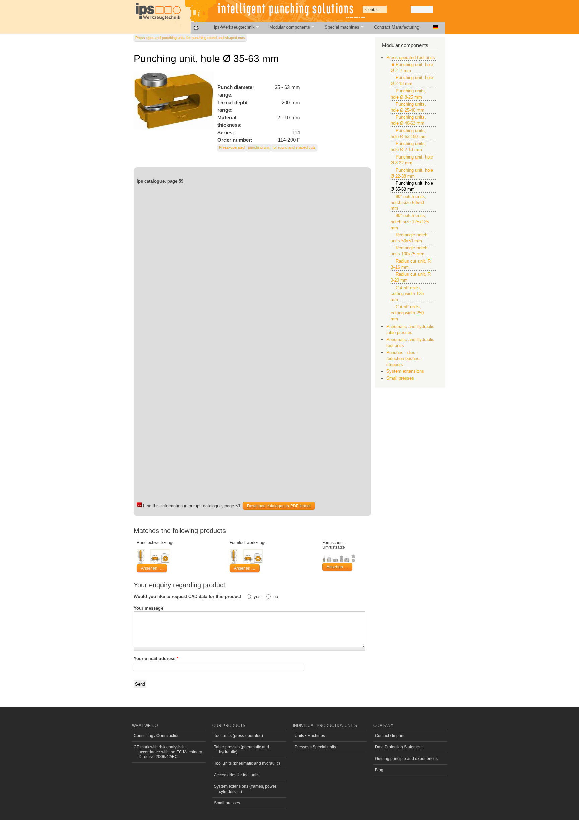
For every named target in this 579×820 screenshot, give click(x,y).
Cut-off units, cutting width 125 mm (407, 293)
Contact (372, 9)
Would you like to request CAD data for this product (188, 596)
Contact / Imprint (389, 735)
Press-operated (232, 147)
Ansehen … (152, 568)
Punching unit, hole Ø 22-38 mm (412, 173)
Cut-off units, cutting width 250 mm (407, 312)
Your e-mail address (156, 658)
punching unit (258, 147)
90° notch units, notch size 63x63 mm (408, 202)
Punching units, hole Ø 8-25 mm (408, 94)
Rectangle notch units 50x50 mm (409, 237)
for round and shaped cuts (294, 147)
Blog (379, 770)
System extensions (405, 371)
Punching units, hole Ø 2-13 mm (408, 146)
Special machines (338, 27)
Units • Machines (310, 735)
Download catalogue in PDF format (279, 506)
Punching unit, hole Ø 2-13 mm (412, 80)
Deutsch (435, 28)
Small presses (400, 378)
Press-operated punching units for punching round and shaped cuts (190, 38)
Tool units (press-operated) (238, 735)
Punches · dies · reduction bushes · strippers (404, 358)
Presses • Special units (315, 747)
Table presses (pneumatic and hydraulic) (241, 749)
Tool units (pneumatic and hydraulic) (247, 763)
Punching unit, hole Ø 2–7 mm (412, 67)
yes (258, 596)
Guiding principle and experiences (406, 758)
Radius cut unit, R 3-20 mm (411, 277)
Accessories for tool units (236, 775)
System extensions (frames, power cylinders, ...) (245, 789)
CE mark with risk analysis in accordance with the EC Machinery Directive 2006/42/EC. (168, 752)
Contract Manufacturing (396, 27)
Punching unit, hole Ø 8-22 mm (412, 160)
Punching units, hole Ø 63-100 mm (409, 133)
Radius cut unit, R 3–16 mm (411, 264)
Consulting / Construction (157, 735)
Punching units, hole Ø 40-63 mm (408, 120)
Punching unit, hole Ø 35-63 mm (412, 186)
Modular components (286, 27)
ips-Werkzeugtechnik (231, 27)
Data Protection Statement (399, 747)
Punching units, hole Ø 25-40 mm (408, 107)
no (275, 596)
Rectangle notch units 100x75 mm (409, 250)
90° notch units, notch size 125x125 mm (410, 221)
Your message (148, 608)
